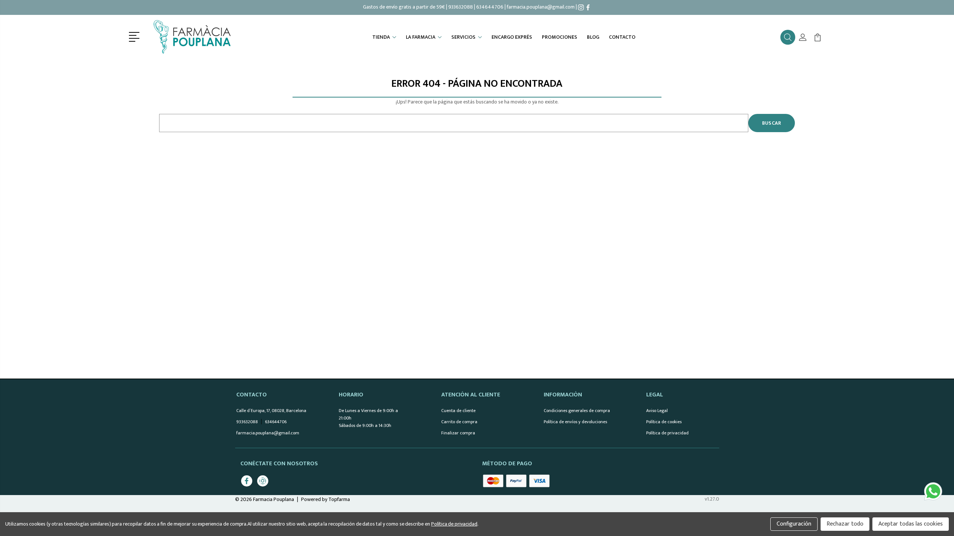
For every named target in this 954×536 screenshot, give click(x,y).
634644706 (489, 7)
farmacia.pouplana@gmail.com (541, 7)
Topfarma (339, 499)
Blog (593, 37)
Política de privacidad (667, 433)
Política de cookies (664, 421)
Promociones (559, 37)
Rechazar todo (845, 524)
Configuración (794, 524)
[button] (135, 36)
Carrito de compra (459, 421)
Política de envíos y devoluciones (575, 421)
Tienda (381, 37)
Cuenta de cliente (458, 410)
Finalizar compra (458, 433)
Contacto (622, 37)
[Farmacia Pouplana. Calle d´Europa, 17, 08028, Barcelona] (194, 37)
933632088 (460, 7)
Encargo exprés (512, 37)
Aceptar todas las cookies (910, 524)
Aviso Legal (657, 410)
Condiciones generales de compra (577, 410)
